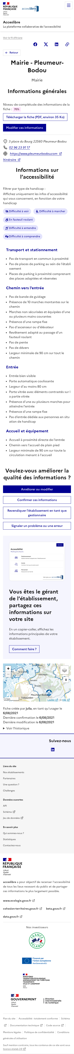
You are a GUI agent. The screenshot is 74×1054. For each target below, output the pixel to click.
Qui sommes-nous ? (13, 833)
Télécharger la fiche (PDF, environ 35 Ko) (35, 117)
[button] (8, 669)
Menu (68, 5)
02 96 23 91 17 (19, 147)
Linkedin (56, 44)
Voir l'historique (17, 728)
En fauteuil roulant (21, 220)
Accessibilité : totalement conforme (38, 1018)
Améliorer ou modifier (37, 489)
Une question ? (11, 784)
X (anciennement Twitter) (46, 44)
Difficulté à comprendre (24, 236)
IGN (64, 699)
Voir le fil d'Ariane (12, 38)
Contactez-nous (11, 845)
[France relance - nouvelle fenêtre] (37, 940)
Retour (13, 53)
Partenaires (9, 778)
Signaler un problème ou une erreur (37, 525)
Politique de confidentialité (39, 1032)
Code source (53, 1025)
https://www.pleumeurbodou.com (33, 153)
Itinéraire (9, 159)
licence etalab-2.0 (12, 1049)
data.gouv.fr (11, 917)
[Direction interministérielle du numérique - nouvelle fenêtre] (37, 1001)
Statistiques (9, 839)
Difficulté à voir (19, 211)
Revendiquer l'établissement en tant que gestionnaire (37, 512)
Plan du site (9, 1018)
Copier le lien (67, 44)
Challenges (9, 790)
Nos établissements (13, 772)
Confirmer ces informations (37, 500)
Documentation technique (24, 1025)
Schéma (7, 812)
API (5, 806)
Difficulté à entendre (22, 228)
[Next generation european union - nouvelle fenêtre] (37, 960)
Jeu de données (11, 818)
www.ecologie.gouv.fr (17, 901)
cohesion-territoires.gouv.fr (21, 909)
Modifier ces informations (24, 127)
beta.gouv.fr (54, 909)
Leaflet (50, 699)
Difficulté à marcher (52, 211)
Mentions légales (12, 1032)
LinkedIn (53, 749)
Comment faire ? (24, 649)
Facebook (35, 44)
